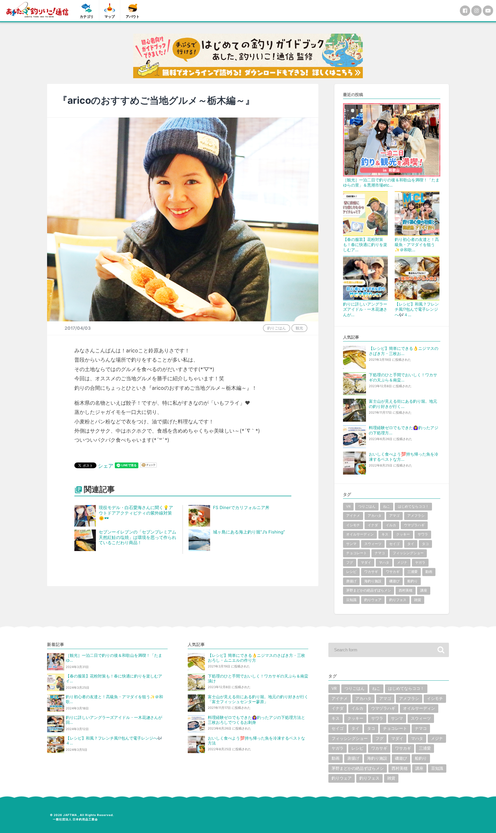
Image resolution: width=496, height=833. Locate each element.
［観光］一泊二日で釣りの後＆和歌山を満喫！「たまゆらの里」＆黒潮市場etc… (391, 182)
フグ (349, 563)
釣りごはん (276, 328)
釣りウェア (372, 600)
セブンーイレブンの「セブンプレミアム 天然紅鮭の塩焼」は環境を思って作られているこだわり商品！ (140, 537)
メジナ (402, 563)
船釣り (412, 581)
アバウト (133, 16)
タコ (425, 544)
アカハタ (374, 516)
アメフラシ (416, 516)
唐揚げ (351, 581)
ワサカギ (393, 572)
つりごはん (366, 506)
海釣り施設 (372, 581)
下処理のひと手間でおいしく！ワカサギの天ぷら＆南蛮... (403, 377)
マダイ (366, 563)
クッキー (403, 534)
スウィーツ (372, 544)
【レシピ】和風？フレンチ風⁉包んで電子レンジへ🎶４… (417, 309)
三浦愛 (412, 572)
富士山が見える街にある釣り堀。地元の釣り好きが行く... (403, 404)
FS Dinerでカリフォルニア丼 (241, 507)
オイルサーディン (360, 534)
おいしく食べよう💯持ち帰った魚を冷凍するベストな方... (403, 457)
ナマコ (380, 553)
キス (384, 534)
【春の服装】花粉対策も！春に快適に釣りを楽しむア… (365, 244)
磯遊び (394, 581)
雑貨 (417, 600)
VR (348, 506)
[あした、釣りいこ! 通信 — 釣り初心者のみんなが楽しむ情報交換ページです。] (37, 10)
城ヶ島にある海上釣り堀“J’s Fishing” (249, 532)
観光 (299, 328)
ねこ (386, 506)
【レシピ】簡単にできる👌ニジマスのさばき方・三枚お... (403, 351)
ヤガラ (420, 563)
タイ (410, 544)
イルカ (391, 525)
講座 (423, 590)
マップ (109, 16)
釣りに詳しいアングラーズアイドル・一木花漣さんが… (365, 309)
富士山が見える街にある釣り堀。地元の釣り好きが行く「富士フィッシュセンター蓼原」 (258, 699)
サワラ (423, 534)
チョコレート (356, 553)
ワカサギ (371, 572)
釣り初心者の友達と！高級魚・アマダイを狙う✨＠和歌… (417, 244)
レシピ (351, 572)
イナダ (373, 525)
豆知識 (351, 600)
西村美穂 (405, 590)
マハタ (384, 563)
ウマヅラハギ (414, 525)
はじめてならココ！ (413, 506)
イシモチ (353, 525)
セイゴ (394, 544)
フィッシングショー (408, 553)
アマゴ (394, 516)
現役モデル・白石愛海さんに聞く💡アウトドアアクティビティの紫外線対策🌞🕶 (136, 513)
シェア (105, 466)
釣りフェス (397, 600)
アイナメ (353, 516)
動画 (428, 572)
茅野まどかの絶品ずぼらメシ (368, 590)
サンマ (351, 544)
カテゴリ (87, 16)
